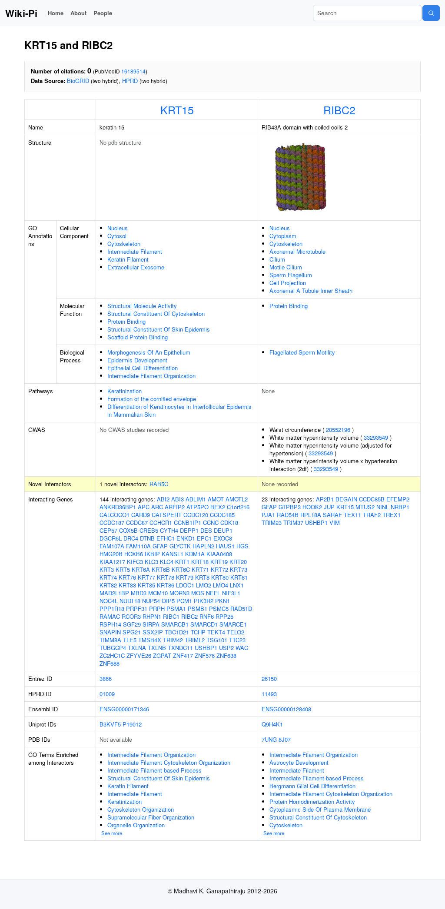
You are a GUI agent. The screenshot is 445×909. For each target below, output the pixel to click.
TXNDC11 (180, 648)
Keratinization (124, 391)
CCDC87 (137, 522)
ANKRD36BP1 (118, 507)
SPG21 (132, 632)
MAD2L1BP (114, 593)
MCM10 (158, 593)
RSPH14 (110, 624)
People (102, 13)
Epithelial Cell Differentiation (142, 368)
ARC (157, 507)
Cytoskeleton (123, 243)
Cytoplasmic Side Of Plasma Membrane (320, 809)
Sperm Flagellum (290, 275)
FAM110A (138, 546)
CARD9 (140, 515)
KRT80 (220, 577)
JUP (329, 507)
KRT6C (181, 569)
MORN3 (179, 593)
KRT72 (219, 569)
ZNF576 (205, 655)
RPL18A (310, 515)
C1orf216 (238, 507)
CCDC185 (222, 515)
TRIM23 (272, 522)
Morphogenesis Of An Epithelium (148, 352)
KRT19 (219, 561)
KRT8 (202, 577)
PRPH (157, 608)
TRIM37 (293, 522)
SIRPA (151, 624)
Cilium (277, 259)
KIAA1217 (112, 561)
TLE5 (129, 640)
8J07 (285, 739)
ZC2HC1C (112, 655)
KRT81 (239, 577)
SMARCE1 (233, 624)
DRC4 (130, 538)
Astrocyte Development (299, 762)
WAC (242, 648)
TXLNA (137, 648)
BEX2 (217, 507)
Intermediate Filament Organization (151, 376)
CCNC (211, 522)
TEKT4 (216, 632)
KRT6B (161, 569)
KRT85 (146, 585)
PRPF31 (136, 608)
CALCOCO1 (115, 515)
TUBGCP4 (113, 648)
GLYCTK (180, 546)
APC (143, 507)
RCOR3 (131, 616)
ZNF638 (226, 655)
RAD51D (241, 608)
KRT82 (108, 585)
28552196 (338, 429)
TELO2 (235, 632)
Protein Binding (126, 321)
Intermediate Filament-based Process (154, 770)
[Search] (431, 13)
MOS (197, 593)
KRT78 (165, 577)
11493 (269, 694)
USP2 (226, 648)
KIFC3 (135, 561)
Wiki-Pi (21, 13)
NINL (382, 507)
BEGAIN (346, 499)
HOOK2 (312, 507)
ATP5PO (197, 507)
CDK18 (229, 522)
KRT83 (127, 585)
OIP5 (168, 601)
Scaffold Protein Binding (137, 337)
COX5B (128, 530)
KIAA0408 (219, 554)
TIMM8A (110, 640)
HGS (242, 546)
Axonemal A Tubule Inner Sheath (310, 290)
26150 (269, 678)
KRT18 (200, 561)
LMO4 (220, 585)
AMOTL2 (237, 499)
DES (206, 530)
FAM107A (112, 546)
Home (55, 13)
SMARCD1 (204, 624)
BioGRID (78, 80)
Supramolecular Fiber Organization (150, 817)
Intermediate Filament (134, 251)
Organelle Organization (136, 825)
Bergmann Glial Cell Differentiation (312, 786)
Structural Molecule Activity (142, 306)
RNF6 (206, 616)
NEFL (213, 593)
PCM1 (184, 601)
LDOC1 (185, 585)
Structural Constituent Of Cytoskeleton (156, 313)
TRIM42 (173, 640)
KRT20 (238, 561)
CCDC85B (372, 499)
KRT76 (127, 577)
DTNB (147, 538)
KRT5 (123, 569)
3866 (106, 678)
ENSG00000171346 (124, 709)
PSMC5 (219, 608)
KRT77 (146, 577)
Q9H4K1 (272, 724)
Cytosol (116, 236)
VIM (334, 522)
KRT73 (238, 569)
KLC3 (151, 561)
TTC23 (237, 640)
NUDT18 (130, 601)
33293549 (376, 437)
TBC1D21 (177, 632)
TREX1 (391, 515)
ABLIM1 (196, 499)
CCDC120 (195, 515)
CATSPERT (167, 515)
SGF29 (132, 624)
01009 (107, 694)
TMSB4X (149, 640)
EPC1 (204, 538)
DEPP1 (189, 530)
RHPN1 (152, 616)
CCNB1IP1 (187, 522)
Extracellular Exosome (135, 267)
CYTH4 (169, 530)
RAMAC (110, 616)
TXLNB (157, 648)
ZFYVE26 (138, 655)
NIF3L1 (231, 593)
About (78, 13)
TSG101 (216, 640)
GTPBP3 (290, 507)
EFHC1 (165, 538)
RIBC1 (171, 616)
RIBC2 (339, 109)
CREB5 (148, 530)
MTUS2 (365, 507)
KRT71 (200, 569)
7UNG (269, 739)
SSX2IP (153, 632)
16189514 (133, 71)
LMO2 (203, 585)
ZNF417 (183, 655)
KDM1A (195, 554)
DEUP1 (223, 530)
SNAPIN (110, 632)
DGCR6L (111, 538)
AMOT (216, 499)
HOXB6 (133, 554)
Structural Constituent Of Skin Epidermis (158, 329)
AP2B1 (325, 499)
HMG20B (111, 554)
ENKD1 (185, 538)
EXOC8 (222, 538)
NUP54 (151, 601)
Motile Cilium (285, 267)
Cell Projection (287, 283)
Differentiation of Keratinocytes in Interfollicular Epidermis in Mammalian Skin (179, 410)
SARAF (332, 515)
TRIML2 (195, 640)
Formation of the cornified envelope (151, 399)
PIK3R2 (203, 601)
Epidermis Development (137, 360)
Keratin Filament (128, 259)
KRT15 (177, 109)
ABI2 (163, 499)
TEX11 (352, 515)
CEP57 (108, 530)
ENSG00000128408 (286, 709)
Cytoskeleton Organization (140, 809)
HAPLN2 (203, 546)
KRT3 (107, 569)
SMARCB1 (175, 624)
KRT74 (108, 577)
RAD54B (288, 515)
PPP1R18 (112, 608)
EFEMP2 (397, 499)
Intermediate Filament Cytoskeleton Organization (168, 762)
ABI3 (177, 499)
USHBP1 (206, 648)
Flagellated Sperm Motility (302, 352)
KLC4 (166, 561)
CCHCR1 (160, 522)
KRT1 (182, 561)
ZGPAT (162, 655)
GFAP (160, 546)
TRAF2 (372, 515)
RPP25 (224, 616)
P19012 (132, 724)
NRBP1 (400, 507)
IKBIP (152, 554)
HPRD (130, 80)
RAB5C (158, 484)
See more (111, 832)
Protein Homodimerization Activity (312, 801)
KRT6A (141, 569)
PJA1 (268, 515)
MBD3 (138, 593)
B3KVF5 (110, 724)
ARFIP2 (175, 507)
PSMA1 (176, 608)
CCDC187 (112, 522)
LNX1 (237, 585)
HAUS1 (225, 546)
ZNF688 (110, 663)
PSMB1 (197, 608)
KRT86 (165, 585)
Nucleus (117, 228)
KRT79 (184, 577)
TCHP (198, 632)
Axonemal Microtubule (297, 251)
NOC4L (109, 601)
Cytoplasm (282, 236)
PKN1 (222, 601)
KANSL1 (172, 554)
